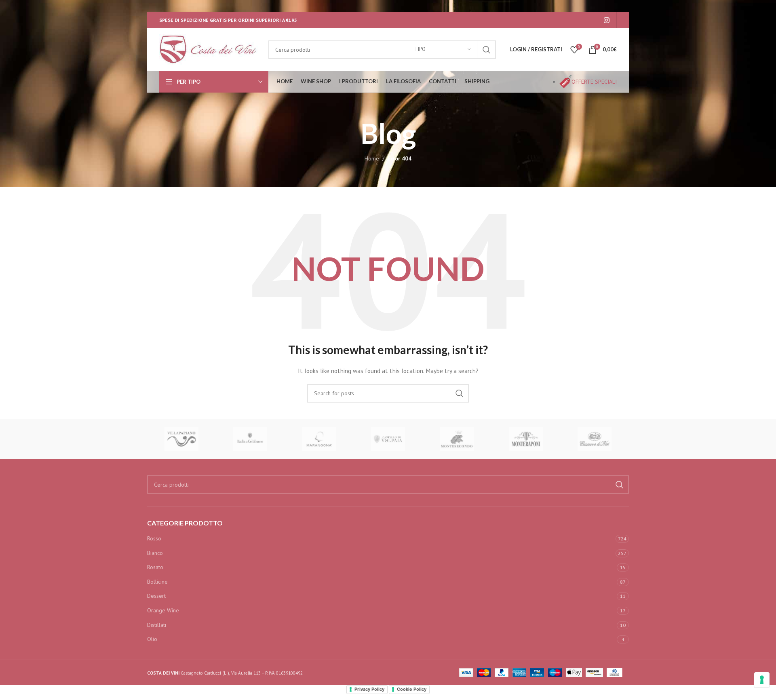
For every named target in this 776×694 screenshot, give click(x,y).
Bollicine (157, 581)
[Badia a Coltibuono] (250, 439)
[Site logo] (209, 49)
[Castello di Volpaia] (388, 439)
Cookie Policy (411, 689)
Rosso (154, 538)
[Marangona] (319, 439)
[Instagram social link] (606, 20)
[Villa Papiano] (181, 439)
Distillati (156, 625)
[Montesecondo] (456, 439)
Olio (152, 639)
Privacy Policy (369, 689)
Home (372, 158)
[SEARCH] (486, 49)
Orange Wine (163, 610)
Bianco (155, 553)
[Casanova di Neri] (594, 439)
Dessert (156, 595)
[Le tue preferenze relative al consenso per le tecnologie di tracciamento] (762, 680)
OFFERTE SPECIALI (594, 81)
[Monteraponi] (525, 439)
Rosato (155, 567)
